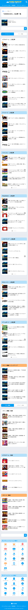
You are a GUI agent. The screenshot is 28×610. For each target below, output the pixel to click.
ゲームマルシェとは (6, 5)
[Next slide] (25, 170)
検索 (25, 28)
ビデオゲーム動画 (20, 405)
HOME (15, 603)
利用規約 (13, 5)
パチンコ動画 (7, 405)
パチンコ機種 (20, 33)
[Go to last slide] (3, 170)
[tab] (11, 187)
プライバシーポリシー (21, 5)
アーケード (7, 33)
